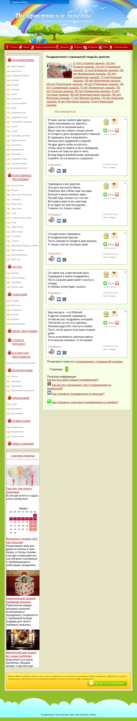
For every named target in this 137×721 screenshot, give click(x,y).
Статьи (57, 714)
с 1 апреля (14, 241)
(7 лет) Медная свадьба (85, 98)
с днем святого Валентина (21, 194)
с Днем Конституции (18, 255)
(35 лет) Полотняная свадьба (64, 84)
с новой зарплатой (17, 140)
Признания (20, 398)
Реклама (64, 714)
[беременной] (114, 124)
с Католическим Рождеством (22, 390)
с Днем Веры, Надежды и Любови (24, 245)
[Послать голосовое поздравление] (51, 172)
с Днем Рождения (17, 66)
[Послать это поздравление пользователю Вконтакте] (59, 172)
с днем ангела (16, 71)
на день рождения (17, 324)
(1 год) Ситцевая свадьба (89, 63)
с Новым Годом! (17, 185)
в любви (13, 404)
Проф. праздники (25, 331)
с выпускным (15, 98)
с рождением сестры (18, 159)
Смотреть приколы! (23, 455)
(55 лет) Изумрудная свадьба (92, 91)
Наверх (93, 714)
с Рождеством (16, 204)
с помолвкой (15, 154)
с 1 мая (13, 213)
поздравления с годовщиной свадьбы (99, 361)
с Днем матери (16, 232)
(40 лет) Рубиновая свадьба (101, 84)
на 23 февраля (16, 310)
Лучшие (14, 47)
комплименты (16, 409)
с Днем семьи (15, 208)
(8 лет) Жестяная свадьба (74, 101)
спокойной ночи (16, 427)
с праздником (15, 282)
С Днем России (16, 227)
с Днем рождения (17, 278)
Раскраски (92, 47)
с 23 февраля (15, 199)
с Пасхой (14, 376)
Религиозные (22, 370)
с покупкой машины (18, 163)
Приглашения (23, 443)
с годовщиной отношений (21, 122)
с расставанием (16, 413)
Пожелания (21, 421)
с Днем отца (15, 259)
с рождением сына (17, 112)
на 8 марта (14, 314)
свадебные (14, 273)
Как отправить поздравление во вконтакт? (78, 393)
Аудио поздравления (44, 47)
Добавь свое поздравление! (109, 683)
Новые (26, 47)
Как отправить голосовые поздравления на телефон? (85, 402)
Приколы (64, 47)
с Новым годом (16, 287)
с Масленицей (16, 386)
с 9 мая (13, 222)
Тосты (17, 267)
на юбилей (14, 319)
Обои (105, 47)
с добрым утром (17, 436)
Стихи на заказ (121, 47)
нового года (15, 305)
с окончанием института (20, 136)
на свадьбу (14, 85)
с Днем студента (17, 250)
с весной (13, 126)
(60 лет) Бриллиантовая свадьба (90, 94)
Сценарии (19, 294)
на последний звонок (19, 168)
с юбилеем (14, 80)
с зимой (13, 94)
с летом (13, 108)
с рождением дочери (18, 117)
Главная (16, 2)
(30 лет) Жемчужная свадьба (102, 80)
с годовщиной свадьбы (19, 75)
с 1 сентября (15, 236)
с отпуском (14, 89)
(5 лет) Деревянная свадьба (97, 87)
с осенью (14, 131)
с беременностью (17, 149)
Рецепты (78, 47)
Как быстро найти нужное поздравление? (73, 379)
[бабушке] (106, 124)
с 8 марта (14, 190)
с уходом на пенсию (18, 103)
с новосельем (15, 145)
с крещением (15, 381)
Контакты (85, 714)
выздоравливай (16, 432)
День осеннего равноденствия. (22, 363)
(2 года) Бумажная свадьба (101, 70)
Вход (24, 2)
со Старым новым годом (20, 218)
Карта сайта (74, 714)
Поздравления (23, 60)
